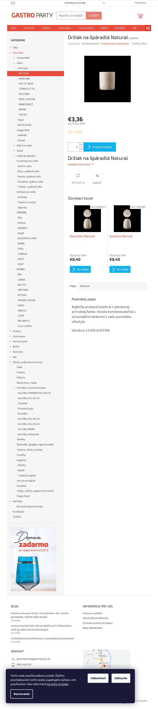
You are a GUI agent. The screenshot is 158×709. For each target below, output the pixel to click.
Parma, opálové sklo (29, 177)
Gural (20, 151)
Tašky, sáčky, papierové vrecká (35, 491)
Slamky (21, 439)
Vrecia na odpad (26, 481)
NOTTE (22, 285)
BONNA (21, 269)
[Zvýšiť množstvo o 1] (81, 145)
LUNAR (21, 280)
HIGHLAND (24, 79)
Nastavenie (22, 694)
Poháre (21, 372)
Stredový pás (25, 409)
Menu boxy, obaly (27, 383)
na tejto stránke (57, 684)
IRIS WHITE (24, 321)
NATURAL (24, 73)
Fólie (19, 367)
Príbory (17, 331)
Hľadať (94, 15)
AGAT (21, 264)
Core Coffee (25, 326)
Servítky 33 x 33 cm (29, 398)
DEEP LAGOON (27, 99)
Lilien (20, 63)
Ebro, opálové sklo (28, 171)
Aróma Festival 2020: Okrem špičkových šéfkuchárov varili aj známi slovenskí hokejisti (41, 627)
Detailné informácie (79, 164)
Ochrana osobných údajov (98, 623)
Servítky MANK (26, 429)
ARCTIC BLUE (26, 84)
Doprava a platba (75, 3)
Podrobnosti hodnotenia (115, 44)
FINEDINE (22, 213)
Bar (15, 357)
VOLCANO (24, 94)
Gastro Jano (25, 166)
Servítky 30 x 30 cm (29, 419)
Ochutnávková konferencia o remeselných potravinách (42, 639)
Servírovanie (20, 341)
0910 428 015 (24, 664)
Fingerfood (23, 496)
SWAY (21, 305)
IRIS (20, 218)
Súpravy (22, 208)
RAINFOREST (26, 104)
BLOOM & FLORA (27, 238)
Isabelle (22, 135)
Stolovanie (19, 336)
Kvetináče (18, 512)
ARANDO (22, 228)
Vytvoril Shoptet (138, 701)
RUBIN (21, 244)
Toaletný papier (27, 476)
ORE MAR (23, 290)
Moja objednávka (92, 628)
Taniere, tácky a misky (30, 450)
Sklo (15, 48)
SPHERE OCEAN (26, 300)
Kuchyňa (18, 352)
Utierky (22, 465)
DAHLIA (22, 223)
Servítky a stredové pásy (31, 388)
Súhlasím (120, 678)
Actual (21, 140)
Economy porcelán (27, 161)
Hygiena (21, 460)
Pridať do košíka (102, 147)
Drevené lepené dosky (30, 507)
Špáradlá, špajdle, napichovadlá (35, 445)
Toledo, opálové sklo (30, 187)
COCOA (23, 115)
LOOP (21, 316)
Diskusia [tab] (85, 286)
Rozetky (22, 414)
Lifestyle (23, 68)
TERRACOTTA (27, 89)
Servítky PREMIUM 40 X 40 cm (34, 393)
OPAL (21, 249)
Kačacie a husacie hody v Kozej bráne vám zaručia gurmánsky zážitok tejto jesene (39, 615)
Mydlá (21, 470)
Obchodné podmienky (95, 618)
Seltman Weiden (26, 156)
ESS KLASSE (24, 125)
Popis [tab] (73, 286)
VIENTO (22, 311)
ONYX (21, 259)
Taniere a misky (27, 202)
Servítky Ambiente (28, 434)
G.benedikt (23, 58)
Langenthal (23, 130)
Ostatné (22, 403)
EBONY (22, 109)
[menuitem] (13, 28)
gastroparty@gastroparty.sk (33, 659)
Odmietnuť (98, 678)
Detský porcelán (26, 192)
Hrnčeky (22, 197)
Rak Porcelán (24, 146)
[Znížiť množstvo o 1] (81, 149)
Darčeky (17, 501)
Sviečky (21, 455)
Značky (17, 517)
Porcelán (18, 53)
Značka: (139, 44)
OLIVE (21, 233)
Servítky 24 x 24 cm (29, 424)
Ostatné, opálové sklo (30, 182)
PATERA (22, 295)
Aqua (21, 120)
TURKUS (22, 254)
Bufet (16, 347)
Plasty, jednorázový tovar (28, 362)
